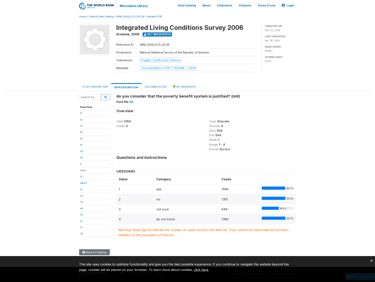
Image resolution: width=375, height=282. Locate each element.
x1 (81, 189)
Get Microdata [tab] (185, 86)
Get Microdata (158, 34)
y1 (81, 220)
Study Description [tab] (95, 86)
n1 (81, 176)
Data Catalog (187, 5)
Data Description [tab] (126, 87)
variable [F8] (154, 16)
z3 (81, 233)
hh (81, 157)
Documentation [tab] (155, 86)
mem (83, 170)
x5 (81, 214)
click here (201, 270)
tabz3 (83, 182)
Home (82, 16)
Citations (245, 5)
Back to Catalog (95, 252)
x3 (81, 201)
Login (290, 5)
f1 (81, 113)
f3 (81, 125)
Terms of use (266, 5)
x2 (81, 195)
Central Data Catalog (101, 16)
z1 (81, 227)
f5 (81, 138)
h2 (81, 151)
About (206, 5)
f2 (81, 119)
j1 (81, 163)
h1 (81, 144)
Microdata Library (134, 6)
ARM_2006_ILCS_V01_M (130, 16)
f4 (81, 132)
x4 (81, 208)
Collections (224, 5)
